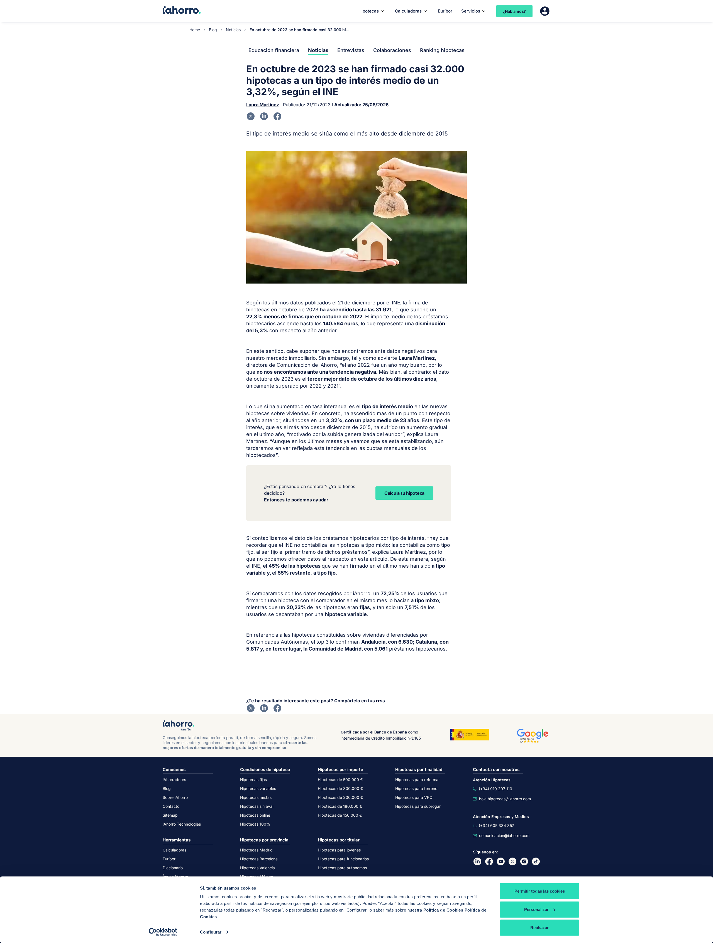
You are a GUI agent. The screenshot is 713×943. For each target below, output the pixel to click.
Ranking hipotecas (442, 50)
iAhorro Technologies (182, 824)
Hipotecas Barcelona (259, 858)
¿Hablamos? (514, 11)
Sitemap (170, 815)
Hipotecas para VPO (414, 797)
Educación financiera (273, 50)
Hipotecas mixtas (256, 797)
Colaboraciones (392, 50)
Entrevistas (350, 50)
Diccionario (173, 867)
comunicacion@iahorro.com (504, 835)
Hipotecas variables (258, 788)
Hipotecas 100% (255, 824)
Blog (213, 29)
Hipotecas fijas (253, 779)
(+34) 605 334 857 (496, 825)
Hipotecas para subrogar (418, 806)
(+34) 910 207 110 (495, 788)
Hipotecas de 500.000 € (340, 779)
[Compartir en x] (250, 116)
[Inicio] (182, 10)
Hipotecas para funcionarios (343, 858)
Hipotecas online (255, 815)
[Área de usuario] (544, 11)
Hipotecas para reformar (417, 779)
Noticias (233, 29)
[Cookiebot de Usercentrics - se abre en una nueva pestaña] (163, 932)
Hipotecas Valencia (257, 867)
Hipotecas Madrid (256, 850)
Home (194, 29)
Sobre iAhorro (175, 797)
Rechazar (539, 927)
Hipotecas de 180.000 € (340, 806)
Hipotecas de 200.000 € (340, 797)
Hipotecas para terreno (416, 788)
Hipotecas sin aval (256, 806)
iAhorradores (174, 779)
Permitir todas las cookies (539, 891)
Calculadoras (408, 11)
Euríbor (445, 11)
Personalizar (536, 909)
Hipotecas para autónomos (342, 867)
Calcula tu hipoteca (404, 493)
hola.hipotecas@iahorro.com (505, 798)
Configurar (210, 932)
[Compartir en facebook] (277, 116)
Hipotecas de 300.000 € (340, 788)
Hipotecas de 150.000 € (340, 815)
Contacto (171, 806)
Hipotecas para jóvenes (339, 850)
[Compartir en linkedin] (264, 116)
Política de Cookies (443, 910)
